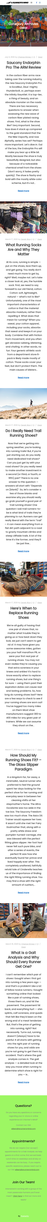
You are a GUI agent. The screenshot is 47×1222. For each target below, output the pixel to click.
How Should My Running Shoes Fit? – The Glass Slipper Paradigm (23, 762)
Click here (17, 1196)
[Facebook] (36, 2)
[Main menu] (31, 2)
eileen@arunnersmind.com (23, 1128)
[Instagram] (39, 2)
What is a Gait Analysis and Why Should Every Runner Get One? (23, 959)
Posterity (25, 1216)
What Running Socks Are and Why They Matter (23, 249)
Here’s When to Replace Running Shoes (23, 613)
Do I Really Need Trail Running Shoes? (23, 433)
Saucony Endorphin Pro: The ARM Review (23, 65)
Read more (23, 190)
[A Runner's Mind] (17, 2)
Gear (40, 57)
